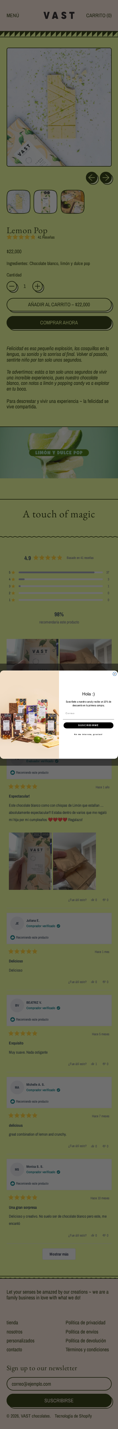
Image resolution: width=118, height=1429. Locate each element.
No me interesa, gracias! (88, 734)
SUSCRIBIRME (88, 725)
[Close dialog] (115, 674)
